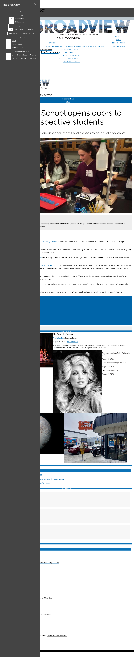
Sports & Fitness (96, 46)
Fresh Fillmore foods (110, 370)
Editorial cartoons (69, 49)
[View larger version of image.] (66, 175)
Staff (118, 40)
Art (22, 15)
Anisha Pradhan (58, 338)
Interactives (19, 19)
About (116, 37)
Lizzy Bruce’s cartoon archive (24, 55)
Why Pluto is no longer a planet (114, 363)
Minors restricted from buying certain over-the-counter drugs (41, 479)
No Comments (72, 342)
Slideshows (19, 22)
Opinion (52, 43)
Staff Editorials (54, 46)
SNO (46, 598)
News (22, 11)
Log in (51, 598)
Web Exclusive (80, 46)
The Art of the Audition (63, 334)
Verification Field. (40, 635)
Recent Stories (66, 331)
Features (69, 46)
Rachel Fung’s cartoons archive (24, 58)
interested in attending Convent (44, 241)
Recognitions (118, 43)
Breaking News (68, 99)
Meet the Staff (66, 488)
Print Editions (118, 46)
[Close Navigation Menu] (35, 4)
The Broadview (11, 4)
